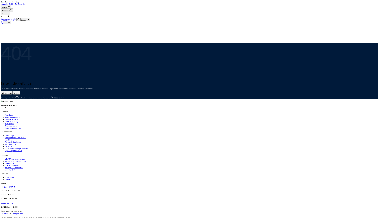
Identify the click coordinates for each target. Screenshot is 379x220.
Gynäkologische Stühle (13, 151)
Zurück (18, 93)
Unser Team (9, 177)
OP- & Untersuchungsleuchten (16, 148)
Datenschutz (5, 214)
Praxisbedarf (9, 115)
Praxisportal (4, 17)
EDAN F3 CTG (10, 163)
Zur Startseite (8, 93)
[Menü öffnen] (9, 22)
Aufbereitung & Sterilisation (15, 138)
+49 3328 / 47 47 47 (8, 187)
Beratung (24, 20)
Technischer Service (12, 119)
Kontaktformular (7, 203)
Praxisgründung (11, 126)
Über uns (4, 14)
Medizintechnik (10, 144)
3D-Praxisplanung (11, 121)
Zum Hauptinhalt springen (11, 2)
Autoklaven (9, 140)
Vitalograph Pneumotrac (14, 168)
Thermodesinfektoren (13, 142)
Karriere (8, 179)
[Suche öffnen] (18, 19)
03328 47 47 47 (8, 20)
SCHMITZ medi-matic (12, 165)
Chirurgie (8, 146)
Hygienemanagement (13, 128)
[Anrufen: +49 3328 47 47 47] (15, 20)
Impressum (18, 214)
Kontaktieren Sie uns (26, 98)
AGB (12, 214)
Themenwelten (6, 10)
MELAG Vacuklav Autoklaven (15, 159)
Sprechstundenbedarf (13, 117)
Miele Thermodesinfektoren (15, 161)
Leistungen (5, 7)
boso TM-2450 (10, 170)
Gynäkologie (9, 135)
